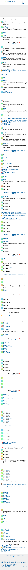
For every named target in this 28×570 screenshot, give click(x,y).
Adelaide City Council (12, 539)
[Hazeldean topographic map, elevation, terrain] (2, 516)
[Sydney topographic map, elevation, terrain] (2, 23)
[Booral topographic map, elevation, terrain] (2, 476)
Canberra (4, 108)
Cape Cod (4, 179)
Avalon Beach (5, 359)
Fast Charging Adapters (6, 484)
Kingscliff (4, 258)
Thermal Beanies (5, 69)
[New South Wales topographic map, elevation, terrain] (2, 145)
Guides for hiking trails (12, 172)
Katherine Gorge (6, 342)
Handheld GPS (4, 169)
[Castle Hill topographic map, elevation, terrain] (2, 352)
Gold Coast (5, 157)
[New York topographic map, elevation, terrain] (2, 460)
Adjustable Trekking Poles (6, 318)
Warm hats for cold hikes (12, 69)
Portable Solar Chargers (6, 215)
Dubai (9, 92)
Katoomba (5, 325)
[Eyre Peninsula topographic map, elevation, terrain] (2, 335)
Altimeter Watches (5, 218)
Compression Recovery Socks (7, 167)
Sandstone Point (6, 529)
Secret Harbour (5, 238)
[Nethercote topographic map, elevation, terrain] (2, 231)
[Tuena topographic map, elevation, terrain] (2, 519)
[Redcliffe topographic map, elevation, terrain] (2, 305)
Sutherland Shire (6, 386)
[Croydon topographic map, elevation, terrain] (2, 270)
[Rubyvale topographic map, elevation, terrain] (2, 439)
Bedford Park (5, 449)
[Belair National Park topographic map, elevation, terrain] (2, 346)
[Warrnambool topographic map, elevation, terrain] (2, 323)
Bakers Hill (5, 469)
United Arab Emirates (5, 92)
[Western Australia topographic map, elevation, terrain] (2, 53)
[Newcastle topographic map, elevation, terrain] (2, 209)
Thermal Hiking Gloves (6, 72)
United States (5, 180)
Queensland (5, 80)
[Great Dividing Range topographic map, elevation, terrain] (2, 129)
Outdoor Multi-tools (5, 120)
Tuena (4, 518)
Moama (4, 535)
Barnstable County (13, 180)
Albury (4, 77)
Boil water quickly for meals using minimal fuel (18, 71)
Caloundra (5, 328)
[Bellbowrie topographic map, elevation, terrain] (2, 499)
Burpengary (5, 521)
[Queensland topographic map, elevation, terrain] (2, 82)
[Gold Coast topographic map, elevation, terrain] (2, 158)
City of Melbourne (6, 26)
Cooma (4, 266)
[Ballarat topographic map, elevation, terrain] (2, 139)
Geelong (4, 365)
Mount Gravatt (5, 403)
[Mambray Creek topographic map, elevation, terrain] (2, 479)
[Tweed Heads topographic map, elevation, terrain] (2, 363)
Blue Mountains (5, 509)
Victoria (7, 27)
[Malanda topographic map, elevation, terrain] (2, 473)
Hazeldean (5, 515)
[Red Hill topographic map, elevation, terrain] (2, 302)
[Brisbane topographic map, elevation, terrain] (2, 33)
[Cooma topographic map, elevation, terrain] (2, 267)
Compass (4, 549)
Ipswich (4, 383)
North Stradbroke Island (7, 417)
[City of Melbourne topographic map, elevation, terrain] (2, 28)
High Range (5, 495)
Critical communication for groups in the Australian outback (18, 70)
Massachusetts (9, 180)
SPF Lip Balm (4, 217)
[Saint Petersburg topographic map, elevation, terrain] (2, 299)
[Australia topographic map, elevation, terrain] (2, 59)
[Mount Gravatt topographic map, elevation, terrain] (2, 404)
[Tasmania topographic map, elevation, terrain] (2, 88)
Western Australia (6, 51)
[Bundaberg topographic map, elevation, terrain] (2, 177)
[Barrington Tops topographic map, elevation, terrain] (2, 186)
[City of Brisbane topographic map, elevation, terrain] (2, 243)
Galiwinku (5, 348)
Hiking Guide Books (5, 172)
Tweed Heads (5, 362)
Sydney (4, 21)
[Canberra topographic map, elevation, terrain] (2, 110)
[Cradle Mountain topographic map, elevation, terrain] (2, 206)
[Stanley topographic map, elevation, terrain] (2, 453)
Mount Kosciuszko (6, 261)
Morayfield (5, 394)
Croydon (4, 269)
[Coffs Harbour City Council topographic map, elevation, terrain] (2, 225)
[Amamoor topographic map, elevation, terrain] (2, 436)
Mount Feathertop (6, 278)
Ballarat (4, 137)
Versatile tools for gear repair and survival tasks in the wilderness (18, 120)
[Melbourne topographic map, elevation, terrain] (2, 105)
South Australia (8, 63)
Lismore (4, 400)
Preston (4, 160)
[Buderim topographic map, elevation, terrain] (2, 398)
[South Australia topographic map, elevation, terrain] (2, 101)
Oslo (4, 368)
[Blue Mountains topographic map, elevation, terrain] (2, 511)
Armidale (4, 281)
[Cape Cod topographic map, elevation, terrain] (2, 181)
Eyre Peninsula (5, 334)
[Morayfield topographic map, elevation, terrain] (2, 395)
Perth (4, 46)
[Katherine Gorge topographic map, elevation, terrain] (2, 343)
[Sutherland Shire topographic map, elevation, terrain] (2, 387)
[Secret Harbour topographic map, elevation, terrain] (2, 239)
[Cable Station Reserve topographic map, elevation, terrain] (2, 381)
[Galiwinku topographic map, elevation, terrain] (2, 349)
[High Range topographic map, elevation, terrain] (2, 496)
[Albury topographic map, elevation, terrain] (2, 78)
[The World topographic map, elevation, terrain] (2, 92)
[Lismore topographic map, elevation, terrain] (2, 401)
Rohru (4, 377)
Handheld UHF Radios (6, 70)
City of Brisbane (5, 241)
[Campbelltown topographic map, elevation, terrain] (2, 222)
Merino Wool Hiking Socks (6, 122)
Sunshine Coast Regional (12, 398)
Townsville (5, 420)
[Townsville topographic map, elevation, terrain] (2, 421)
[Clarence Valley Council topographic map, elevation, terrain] (2, 412)
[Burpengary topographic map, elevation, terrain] (2, 522)
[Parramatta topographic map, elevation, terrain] (2, 248)
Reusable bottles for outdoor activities (16, 124)
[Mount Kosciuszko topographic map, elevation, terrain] (2, 263)
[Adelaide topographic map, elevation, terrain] (2, 64)
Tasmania (7, 205)
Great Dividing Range (6, 127)
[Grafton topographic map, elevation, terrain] (2, 189)
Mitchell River (5, 492)
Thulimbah (5, 455)
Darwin (4, 154)
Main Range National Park (7, 414)
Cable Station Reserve (6, 380)
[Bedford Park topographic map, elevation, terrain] (2, 450)
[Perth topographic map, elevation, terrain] (2, 48)
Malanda (4, 472)
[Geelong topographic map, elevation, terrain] (2, 366)
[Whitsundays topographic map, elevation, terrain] (2, 430)
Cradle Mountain (10, 205)
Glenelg (4, 501)
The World (5, 91)
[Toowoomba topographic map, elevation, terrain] (2, 286)
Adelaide (4, 62)
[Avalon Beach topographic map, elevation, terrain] (2, 360)
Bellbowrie (5, 498)
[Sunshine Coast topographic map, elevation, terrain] (2, 198)
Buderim (4, 397)
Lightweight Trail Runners (6, 118)
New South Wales (8, 78)
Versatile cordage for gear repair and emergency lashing (18, 173)
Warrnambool (5, 322)
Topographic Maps (6, 444)
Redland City (10, 418)
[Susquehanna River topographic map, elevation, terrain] (2, 290)
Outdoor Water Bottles (6, 74)
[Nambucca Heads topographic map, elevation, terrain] (2, 251)
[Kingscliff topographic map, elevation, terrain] (2, 259)
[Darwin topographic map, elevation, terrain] (2, 155)
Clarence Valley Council (7, 411)
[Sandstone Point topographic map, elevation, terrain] (2, 530)
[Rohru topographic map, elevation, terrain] (2, 378)
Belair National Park (6, 345)
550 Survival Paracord (6, 173)
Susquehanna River (6, 289)
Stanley (4, 452)
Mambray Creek (5, 478)
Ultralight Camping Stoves (7, 71)
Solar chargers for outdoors (12, 561)
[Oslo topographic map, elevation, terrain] (2, 369)
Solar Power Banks (5, 561)
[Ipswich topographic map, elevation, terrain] (2, 228)
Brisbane (4, 32)
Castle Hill (5, 351)
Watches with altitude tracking (13, 218)
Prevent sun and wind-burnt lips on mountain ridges (14, 217)
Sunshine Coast (5, 196)
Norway (4, 369)
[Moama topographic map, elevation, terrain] (2, 536)
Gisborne (4, 532)
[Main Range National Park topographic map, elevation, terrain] (2, 415)
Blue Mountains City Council (7, 163)
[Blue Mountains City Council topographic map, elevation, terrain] (2, 164)
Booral (4, 475)
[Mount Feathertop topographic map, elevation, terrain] (2, 279)
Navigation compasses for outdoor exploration (12, 549)
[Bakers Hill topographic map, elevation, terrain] (2, 470)
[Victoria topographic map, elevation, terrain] (2, 37)
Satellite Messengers (6, 551)
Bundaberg (5, 176)
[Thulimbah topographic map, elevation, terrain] (2, 456)
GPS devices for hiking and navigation (13, 169)
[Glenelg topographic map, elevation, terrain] (2, 502)
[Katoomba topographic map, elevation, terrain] (2, 326)
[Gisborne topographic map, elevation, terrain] (2, 533)
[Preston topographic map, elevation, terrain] (2, 161)
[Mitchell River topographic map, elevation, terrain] (2, 493)
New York (4, 458)
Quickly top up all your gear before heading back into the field (19, 566)
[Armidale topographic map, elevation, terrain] (2, 282)
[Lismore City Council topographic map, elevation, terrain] (2, 433)
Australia (4, 27)
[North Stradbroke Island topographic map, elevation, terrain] (2, 418)
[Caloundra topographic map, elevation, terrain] (2, 330)
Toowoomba (5, 284)
